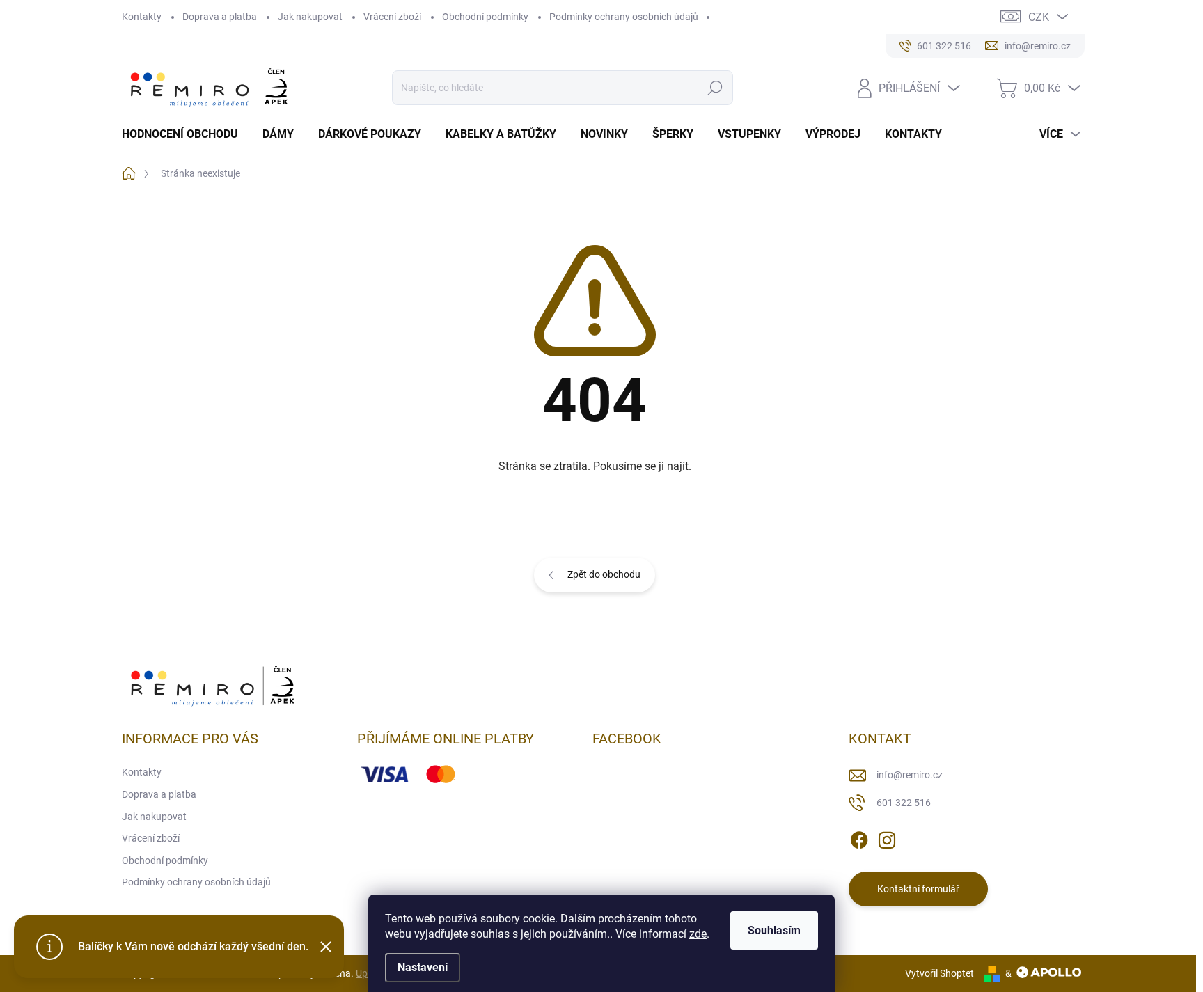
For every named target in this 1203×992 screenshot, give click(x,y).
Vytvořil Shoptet (939, 973)
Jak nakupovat (310, 16)
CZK (1038, 17)
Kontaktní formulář (918, 889)
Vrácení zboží (392, 16)
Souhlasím (774, 930)
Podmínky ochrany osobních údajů (623, 16)
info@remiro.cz (909, 774)
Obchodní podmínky (485, 16)
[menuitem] (185, 134)
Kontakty (142, 16)
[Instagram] (886, 838)
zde (698, 933)
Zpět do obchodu (603, 574)
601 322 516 (903, 802)
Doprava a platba (219, 16)
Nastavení (423, 967)
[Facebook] (859, 838)
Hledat (714, 87)
